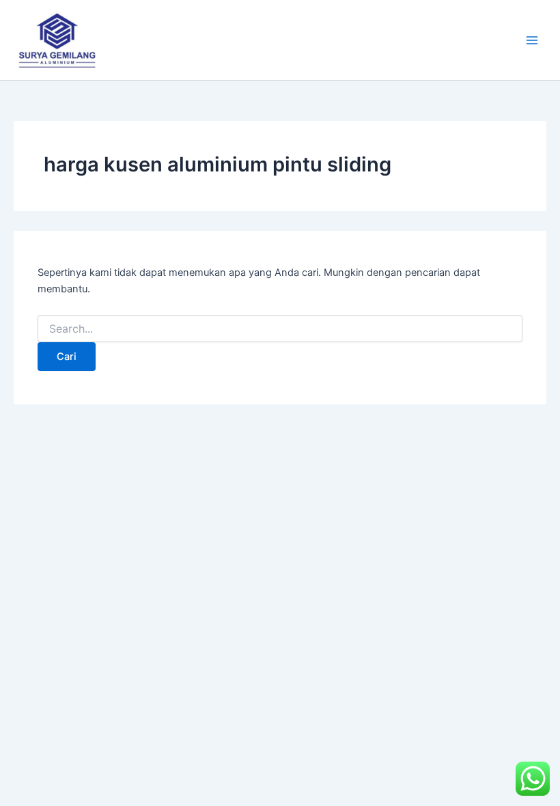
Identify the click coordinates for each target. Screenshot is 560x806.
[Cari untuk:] (280, 329)
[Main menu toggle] (532, 40)
